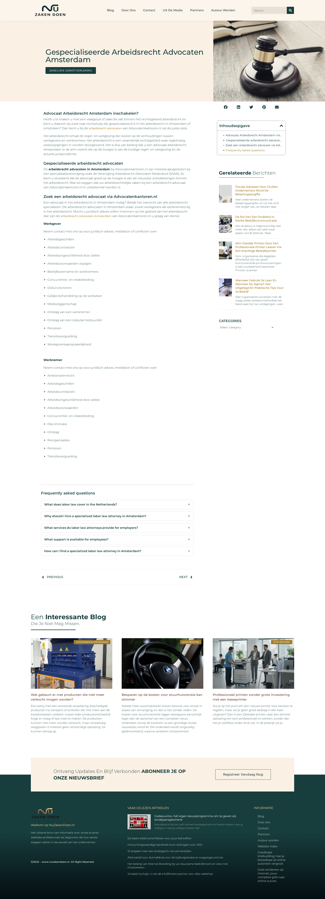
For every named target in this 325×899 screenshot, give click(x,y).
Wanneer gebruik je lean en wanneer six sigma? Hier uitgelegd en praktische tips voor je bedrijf (259, 285)
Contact (149, 10)
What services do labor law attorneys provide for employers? (117, 528)
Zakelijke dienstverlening (70, 70)
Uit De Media (173, 10)
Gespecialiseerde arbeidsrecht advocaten (254, 140)
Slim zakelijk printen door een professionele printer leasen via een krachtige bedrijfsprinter (258, 247)
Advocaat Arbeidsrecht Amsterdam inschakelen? (254, 135)
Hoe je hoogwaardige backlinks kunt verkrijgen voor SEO (165, 844)
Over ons (128, 10)
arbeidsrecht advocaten (105, 128)
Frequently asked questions (245, 150)
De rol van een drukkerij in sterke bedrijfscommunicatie (256, 218)
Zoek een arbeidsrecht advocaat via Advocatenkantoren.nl (254, 145)
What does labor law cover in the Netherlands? (117, 504)
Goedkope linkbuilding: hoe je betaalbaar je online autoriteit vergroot (272, 858)
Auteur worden (223, 10)
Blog (110, 10)
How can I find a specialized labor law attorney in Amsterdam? (117, 551)
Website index (267, 846)
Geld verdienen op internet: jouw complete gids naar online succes (271, 875)
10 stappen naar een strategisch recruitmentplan (159, 851)
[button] (226, 107)
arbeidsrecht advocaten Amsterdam (86, 216)
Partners (197, 10)
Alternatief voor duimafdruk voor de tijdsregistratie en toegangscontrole (175, 857)
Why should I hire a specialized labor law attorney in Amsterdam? (117, 516)
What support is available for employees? (117, 539)
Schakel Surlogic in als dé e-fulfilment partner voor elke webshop (170, 874)
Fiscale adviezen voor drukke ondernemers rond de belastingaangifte (256, 190)
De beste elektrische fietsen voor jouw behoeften (159, 838)
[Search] (290, 10)
